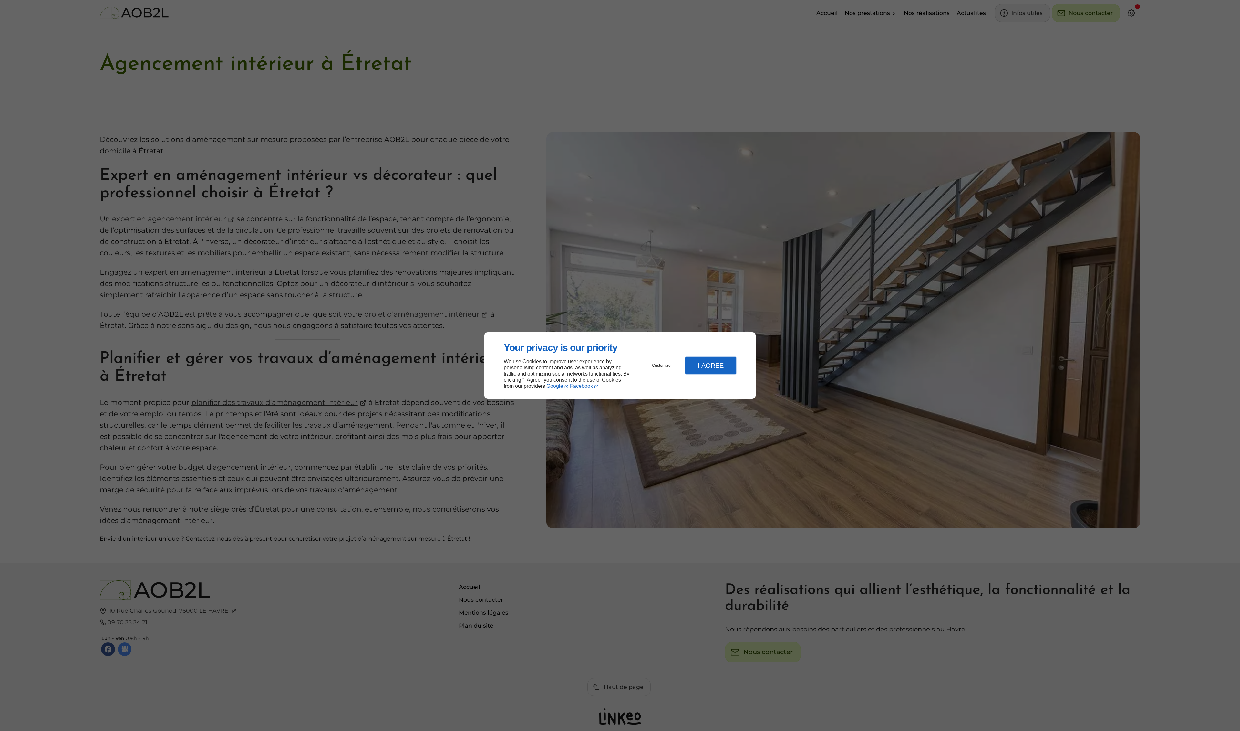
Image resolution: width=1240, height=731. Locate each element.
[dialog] (620, 365)
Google (554, 386)
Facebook (581, 386)
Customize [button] (661, 365)
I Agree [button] (711, 365)
